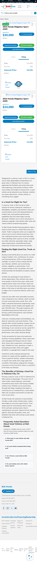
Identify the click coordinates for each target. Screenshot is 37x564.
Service (14, 517)
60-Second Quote (27, 34)
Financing (21, 517)
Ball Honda (3, 549)
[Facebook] (4, 508)
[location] (35, 1)
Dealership (30, 517)
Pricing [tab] (24, 57)
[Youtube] (16, 508)
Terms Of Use (11, 549)
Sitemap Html (21, 549)
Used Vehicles (6, 523)
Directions (29, 523)
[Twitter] (12, 508)
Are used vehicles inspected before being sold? (18, 447)
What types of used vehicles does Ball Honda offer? (17, 439)
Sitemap (16, 549)
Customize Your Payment (10, 45)
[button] (26, 45)
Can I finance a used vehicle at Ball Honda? (16, 457)
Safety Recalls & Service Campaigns (31, 549)
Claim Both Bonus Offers (18, 49)
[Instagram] (8, 508)
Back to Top (32, 172)
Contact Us (9, 491)
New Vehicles (6, 521)
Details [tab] (13, 57)
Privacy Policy (8, 549)
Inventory (6, 517)
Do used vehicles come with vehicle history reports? (16, 465)
